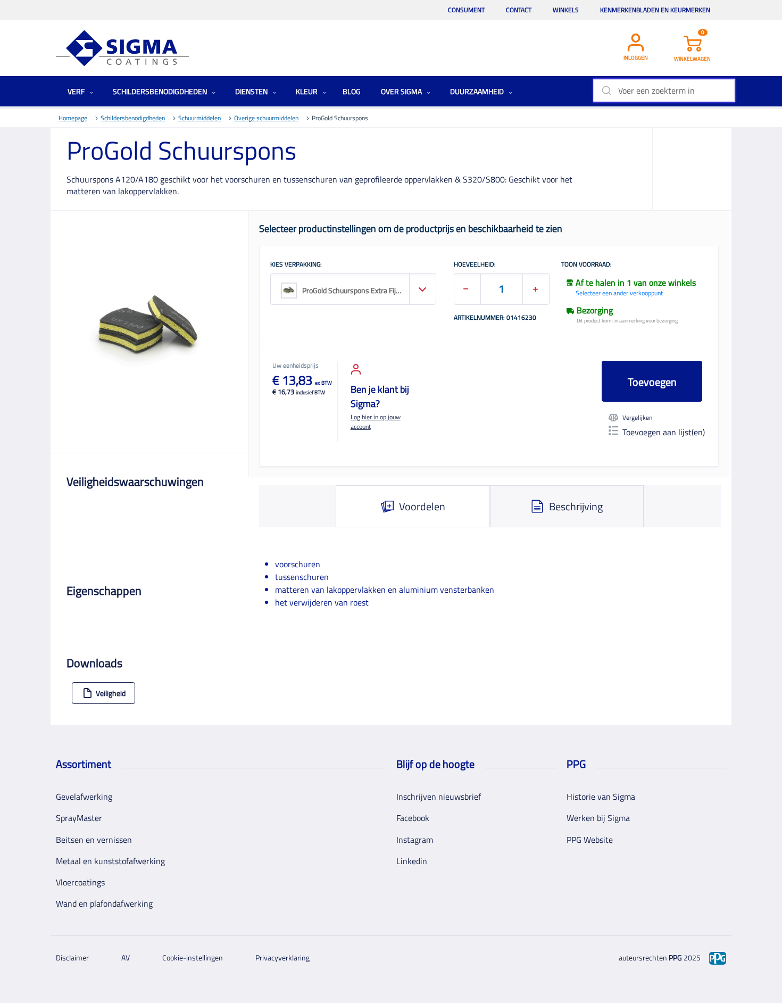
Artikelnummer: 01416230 (495, 318)
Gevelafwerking (84, 796)
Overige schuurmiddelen (266, 118)
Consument (466, 10)
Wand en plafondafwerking (104, 903)
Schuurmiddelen (199, 118)
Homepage (73, 118)
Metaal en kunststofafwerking (110, 861)
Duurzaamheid (477, 91)
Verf (77, 91)
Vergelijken (637, 417)
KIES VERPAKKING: (296, 265)
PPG (675, 957)
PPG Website (590, 839)
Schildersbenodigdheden (161, 91)
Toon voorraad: (586, 265)
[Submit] (605, 90)
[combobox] (664, 90)
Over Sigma (402, 91)
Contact (518, 10)
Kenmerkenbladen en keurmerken (655, 10)
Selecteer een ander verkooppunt (619, 293)
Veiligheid (111, 693)
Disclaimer (72, 957)
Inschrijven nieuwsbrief (438, 796)
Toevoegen (652, 382)
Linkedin (411, 861)
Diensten (252, 91)
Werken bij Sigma (598, 817)
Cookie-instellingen (192, 957)
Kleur (307, 91)
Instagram (414, 839)
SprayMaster (79, 817)
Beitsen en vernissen (94, 839)
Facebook (412, 817)
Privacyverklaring (282, 957)
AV (125, 957)
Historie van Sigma (601, 796)
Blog (352, 91)
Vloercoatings (80, 882)
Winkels (566, 10)
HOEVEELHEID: (475, 265)
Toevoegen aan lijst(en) (663, 432)
